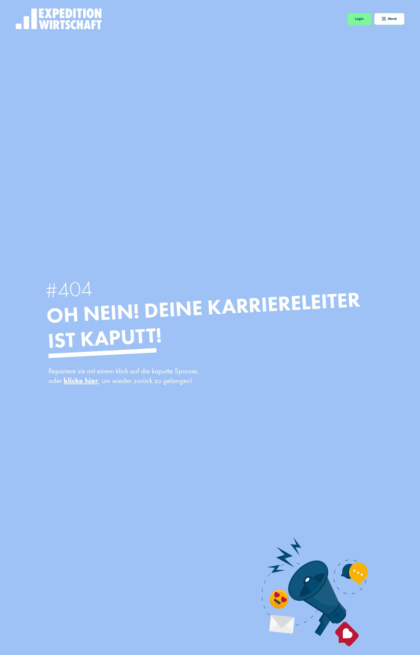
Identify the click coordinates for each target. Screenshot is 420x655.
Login (359, 18)
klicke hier (81, 380)
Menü (392, 18)
